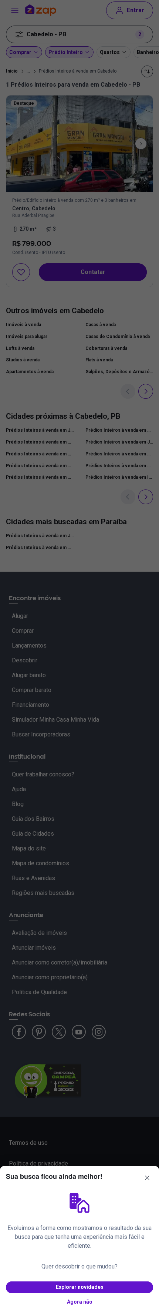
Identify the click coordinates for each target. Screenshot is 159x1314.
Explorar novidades (80, 1287)
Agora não (79, 1302)
